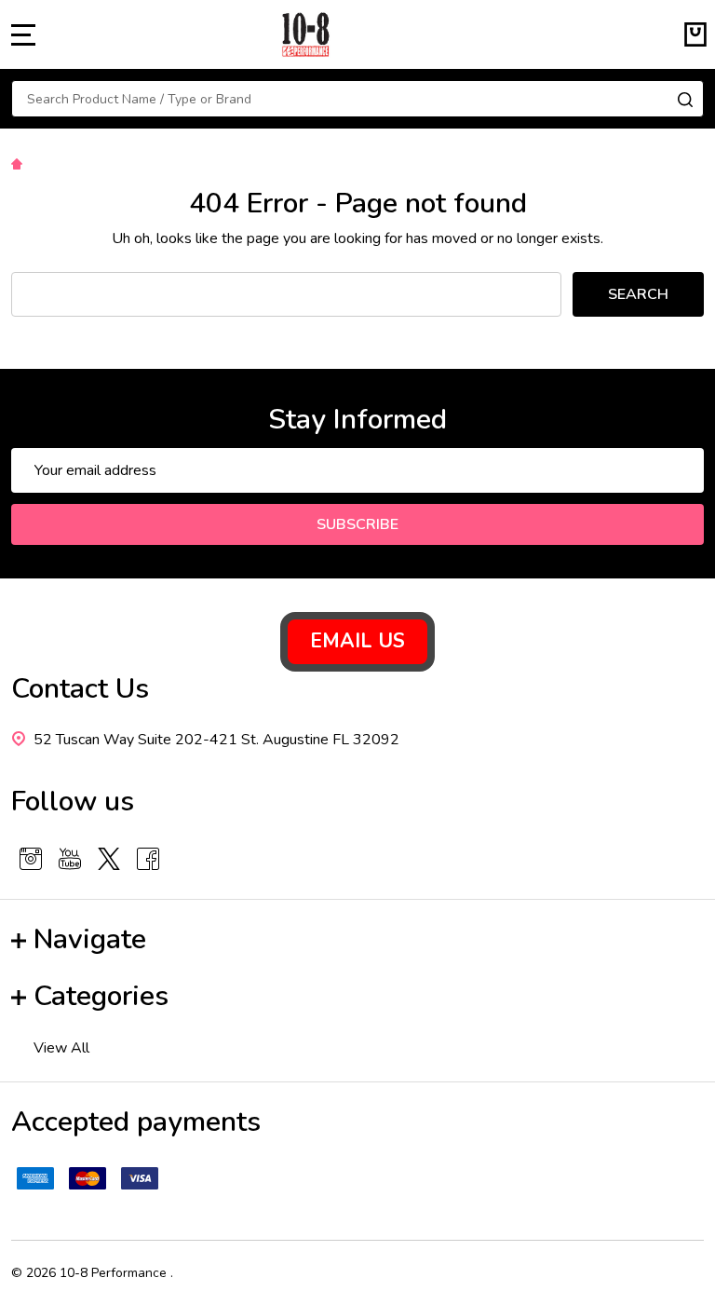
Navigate (90, 939)
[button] (357, 642)
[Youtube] (69, 859)
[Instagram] (30, 859)
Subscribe (357, 524)
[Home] (19, 163)
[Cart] (695, 34)
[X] (108, 859)
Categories (101, 996)
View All (61, 1048)
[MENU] (23, 34)
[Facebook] (148, 859)
